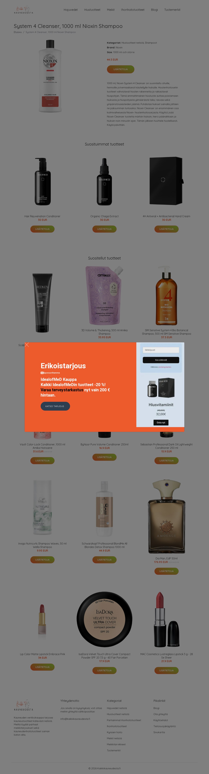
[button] (55, 406)
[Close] (27, 344)
